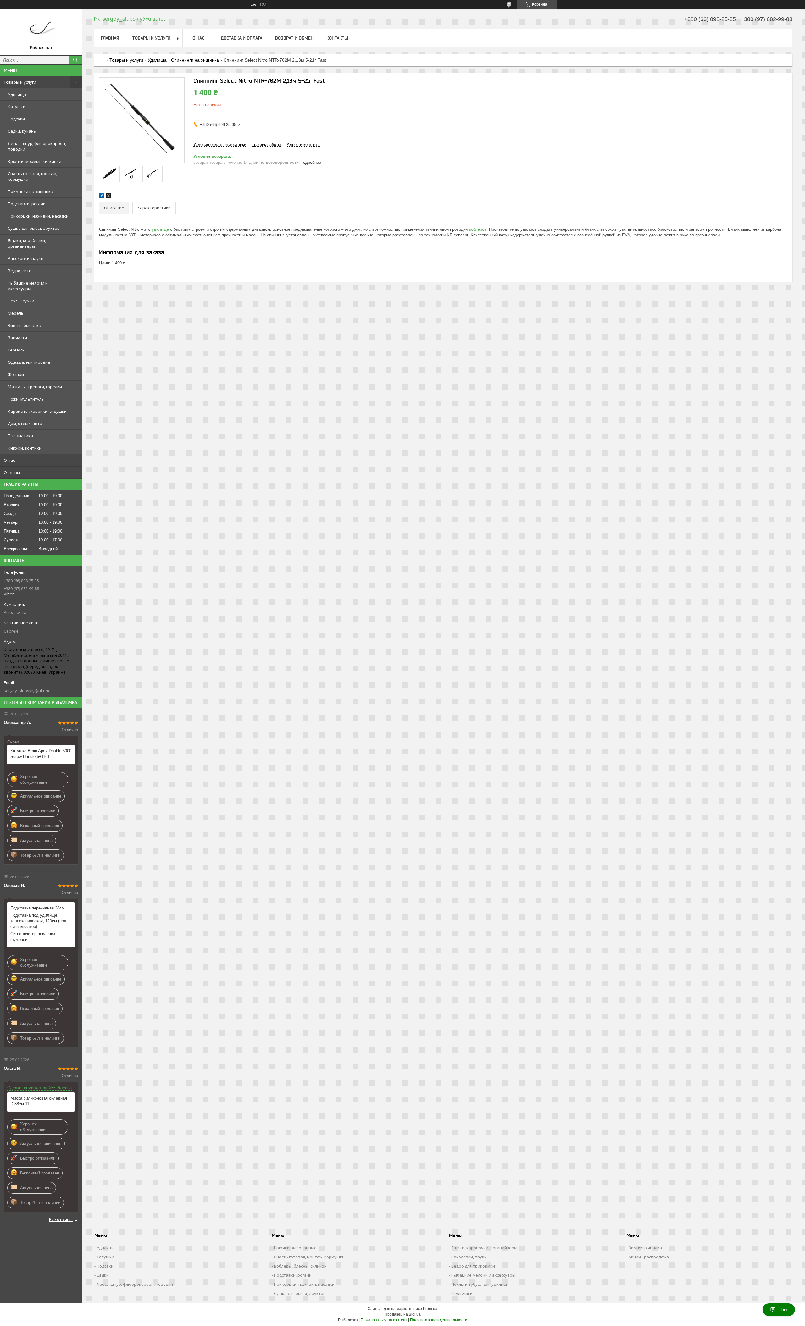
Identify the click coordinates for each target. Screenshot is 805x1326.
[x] (108, 197)
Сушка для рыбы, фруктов (34, 228)
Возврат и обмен (294, 38)
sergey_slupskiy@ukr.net (28, 690)
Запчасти (17, 337)
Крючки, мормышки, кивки (34, 161)
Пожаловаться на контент (384, 1320)
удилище (160, 229)
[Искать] (75, 60)
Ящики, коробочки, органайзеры (27, 243)
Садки (103, 1275)
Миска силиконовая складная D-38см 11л (38, 1101)
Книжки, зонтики (25, 448)
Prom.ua (430, 1309)
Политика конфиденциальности (438, 1320)
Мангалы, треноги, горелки (35, 387)
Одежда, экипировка (29, 362)
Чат (783, 1309)
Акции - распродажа (649, 1257)
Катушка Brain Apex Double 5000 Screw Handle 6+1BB (40, 754)
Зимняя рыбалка (24, 325)
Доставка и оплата (241, 38)
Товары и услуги (20, 82)
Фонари (16, 374)
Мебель (16, 313)
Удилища (17, 94)
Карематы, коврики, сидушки (37, 411)
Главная (110, 38)
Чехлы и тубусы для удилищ (479, 1284)
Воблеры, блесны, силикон (300, 1266)
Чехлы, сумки (21, 301)
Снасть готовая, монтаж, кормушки (32, 176)
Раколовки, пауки (25, 258)
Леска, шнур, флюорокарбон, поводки (37, 146)
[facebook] (101, 197)
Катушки (16, 106)
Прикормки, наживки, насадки (38, 216)
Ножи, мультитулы (26, 399)
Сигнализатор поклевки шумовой (32, 936)
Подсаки (16, 119)
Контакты (337, 38)
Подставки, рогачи (27, 204)
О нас (9, 460)
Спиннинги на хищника (195, 60)
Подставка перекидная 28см (37, 908)
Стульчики (462, 1293)
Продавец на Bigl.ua (403, 1314)
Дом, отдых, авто (25, 423)
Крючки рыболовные (295, 1248)
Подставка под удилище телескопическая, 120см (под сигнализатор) (38, 921)
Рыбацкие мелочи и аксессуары (28, 285)
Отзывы (12, 472)
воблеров (477, 229)
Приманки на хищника (30, 191)
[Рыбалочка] (41, 29)
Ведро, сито (19, 270)
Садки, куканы (22, 131)
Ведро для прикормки (473, 1266)
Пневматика (20, 436)
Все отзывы (61, 1219)
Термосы (16, 350)
